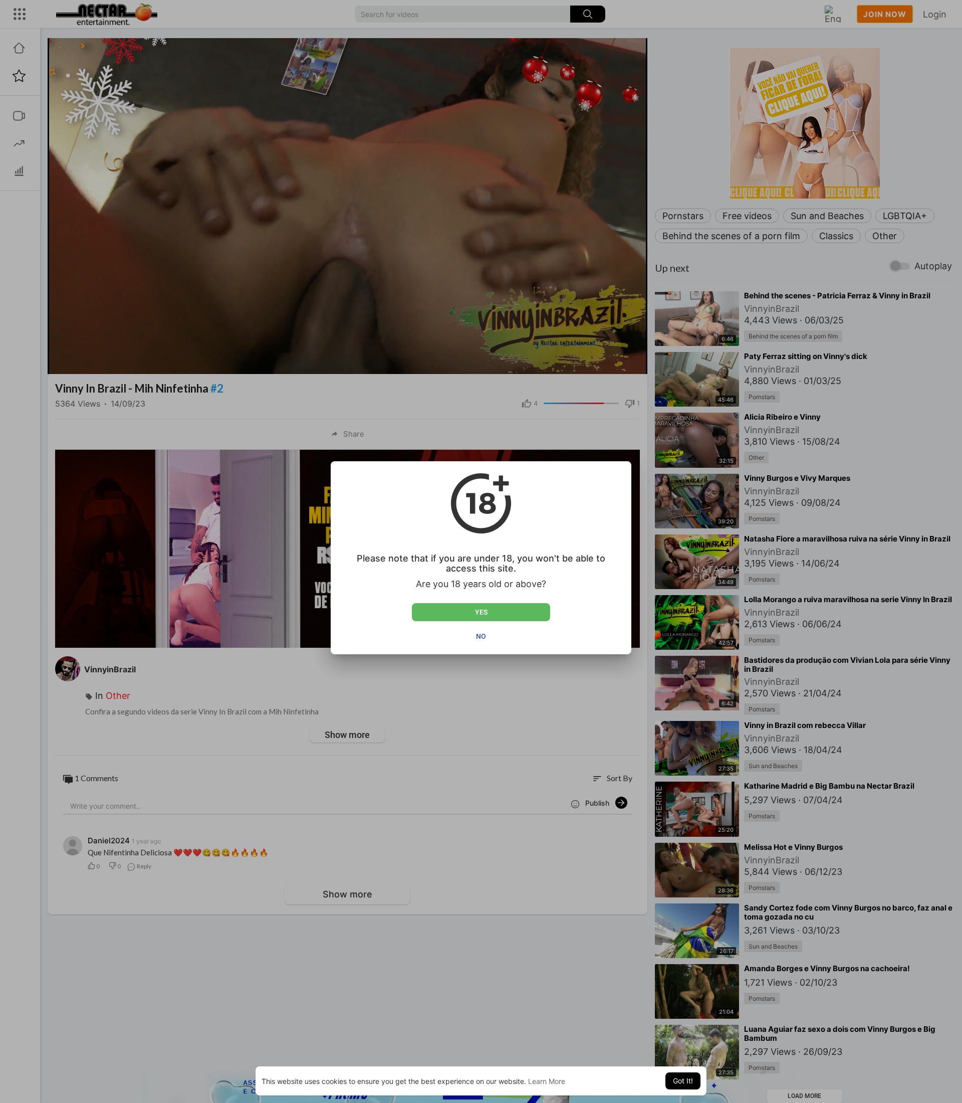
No (481, 636)
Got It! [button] (683, 1080)
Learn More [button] (546, 1081)
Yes (481, 612)
